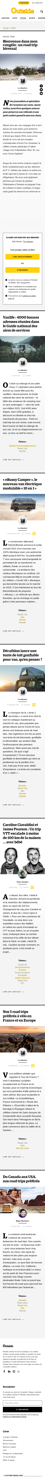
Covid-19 (22, 964)
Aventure (5, 18)
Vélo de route (22, 1148)
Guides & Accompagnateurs (22, 446)
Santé (14, 18)
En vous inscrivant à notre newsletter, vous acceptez (20, 1416)
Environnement (22, 972)
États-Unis (22, 1303)
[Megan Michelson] (22, 1217)
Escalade (22, 975)
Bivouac (22, 785)
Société (32, 18)
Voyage (23, 18)
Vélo (22, 1145)
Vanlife (13, 28)
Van (22, 617)
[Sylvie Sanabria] (22, 878)
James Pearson (22, 978)
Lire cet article (12, 459)
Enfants (22, 970)
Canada (22, 1300)
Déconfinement (22, 967)
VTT (22, 983)
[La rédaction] (22, 84)
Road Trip (9, 36)
